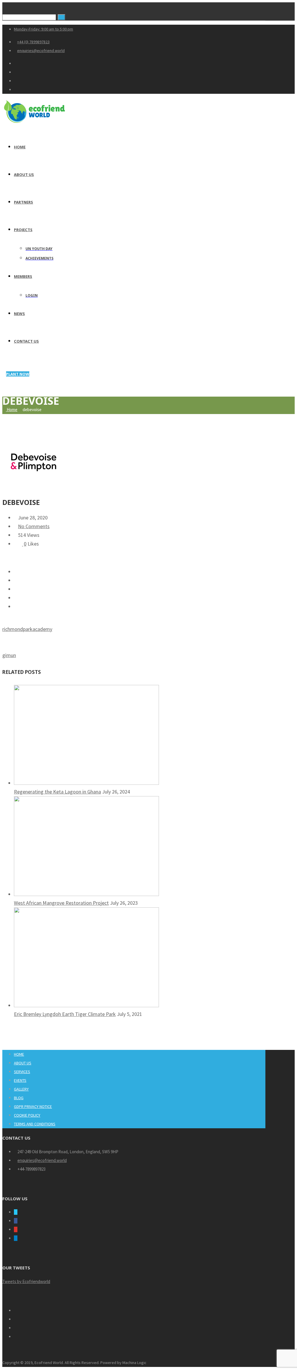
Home (11, 409)
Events (20, 1080)
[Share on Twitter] (16, 571)
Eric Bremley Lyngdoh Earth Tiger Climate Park (65, 1014)
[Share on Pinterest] (16, 589)
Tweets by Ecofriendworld (26, 1281)
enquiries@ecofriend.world (42, 1160)
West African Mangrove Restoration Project (61, 902)
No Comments (34, 526)
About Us (22, 1063)
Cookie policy (27, 1115)
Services (22, 1071)
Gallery (21, 1089)
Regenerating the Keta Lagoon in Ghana (57, 791)
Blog (18, 1097)
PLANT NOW (17, 374)
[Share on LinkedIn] (16, 597)
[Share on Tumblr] (16, 606)
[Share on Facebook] (16, 580)
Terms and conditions (34, 1124)
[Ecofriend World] (34, 123)
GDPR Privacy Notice (33, 1106)
